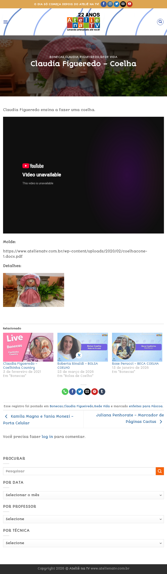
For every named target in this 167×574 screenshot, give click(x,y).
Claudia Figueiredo (82, 57)
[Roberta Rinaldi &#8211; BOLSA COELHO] (82, 347)
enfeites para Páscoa (146, 406)
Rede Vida (109, 57)
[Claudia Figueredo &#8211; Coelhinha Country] (28, 347)
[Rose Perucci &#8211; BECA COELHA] (137, 347)
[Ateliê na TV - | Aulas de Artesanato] (84, 21)
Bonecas (56, 57)
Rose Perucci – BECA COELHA (135, 364)
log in (47, 437)
